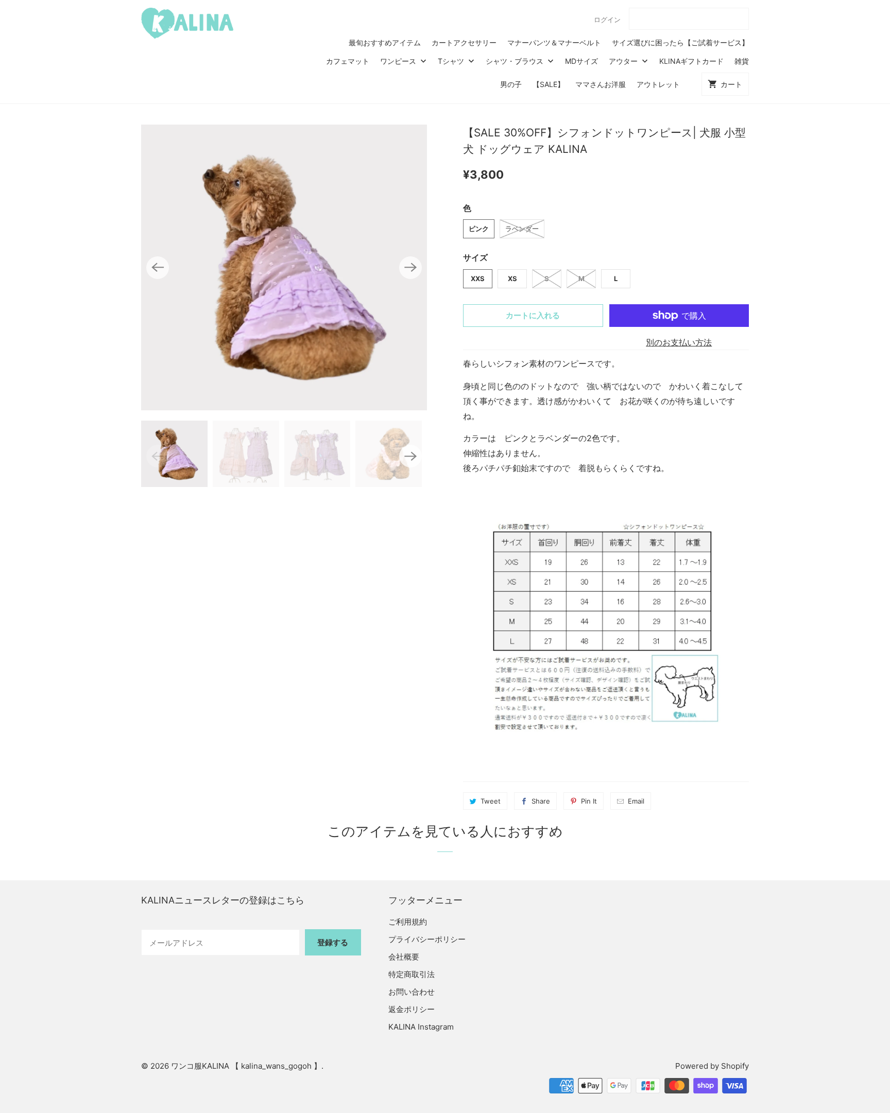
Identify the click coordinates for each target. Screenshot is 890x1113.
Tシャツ (452, 61)
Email (636, 801)
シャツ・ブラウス (515, 61)
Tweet (491, 801)
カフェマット (347, 61)
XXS (478, 278)
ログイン (607, 19)
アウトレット (658, 84)
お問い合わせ (411, 992)
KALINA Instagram (421, 1027)
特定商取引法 (411, 974)
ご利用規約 (407, 922)
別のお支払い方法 (679, 342)
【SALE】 (548, 84)
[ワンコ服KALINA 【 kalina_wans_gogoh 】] (187, 23)
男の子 (511, 84)
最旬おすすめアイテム (385, 42)
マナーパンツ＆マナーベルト (554, 42)
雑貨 (741, 61)
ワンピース (399, 61)
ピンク (479, 228)
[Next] (410, 267)
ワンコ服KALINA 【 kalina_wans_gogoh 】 (246, 1066)
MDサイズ (581, 61)
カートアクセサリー (464, 42)
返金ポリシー (411, 1009)
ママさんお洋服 (600, 84)
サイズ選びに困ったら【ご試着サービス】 (680, 42)
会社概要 (403, 957)
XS (512, 278)
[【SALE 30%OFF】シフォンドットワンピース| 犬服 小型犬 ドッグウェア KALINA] (284, 267)
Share (541, 801)
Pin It (589, 801)
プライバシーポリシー (427, 939)
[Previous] (157, 267)
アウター (624, 61)
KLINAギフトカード (691, 61)
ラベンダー (522, 228)
